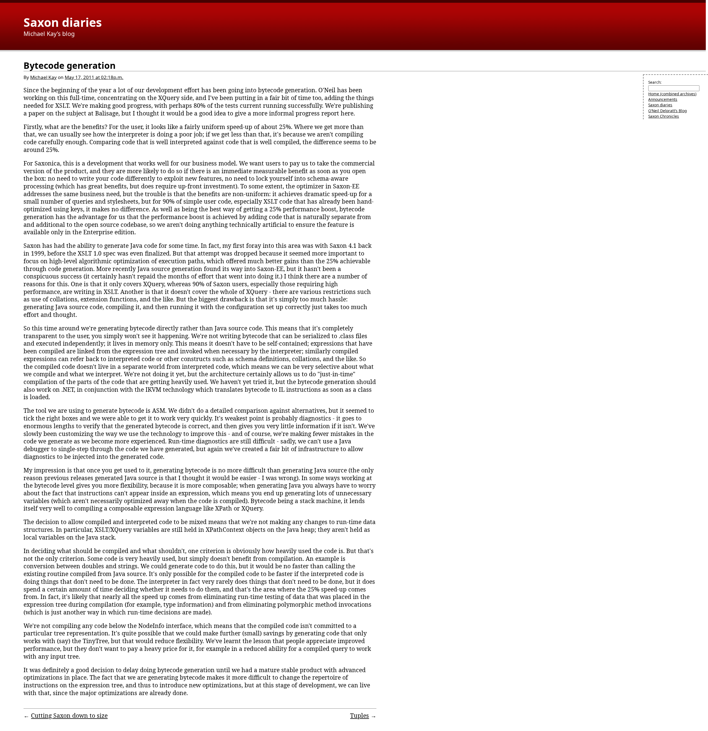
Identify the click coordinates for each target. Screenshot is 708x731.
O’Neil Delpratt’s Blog (667, 110)
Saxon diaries (63, 22)
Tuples (359, 715)
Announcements (662, 99)
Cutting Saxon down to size (69, 715)
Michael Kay (43, 77)
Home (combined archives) (672, 93)
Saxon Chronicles (663, 116)
